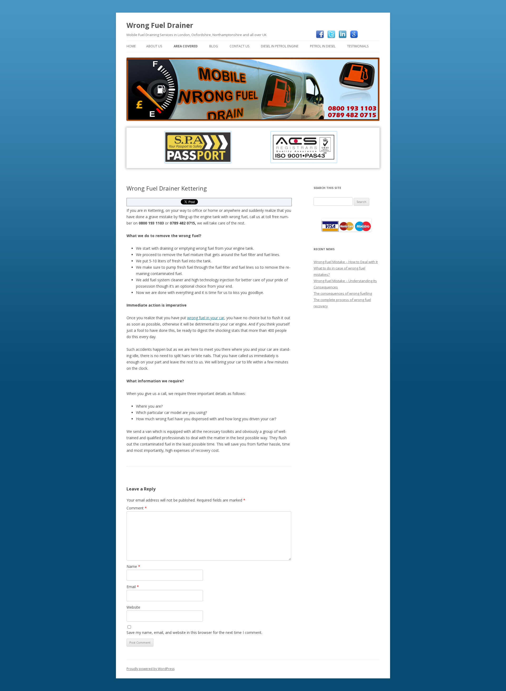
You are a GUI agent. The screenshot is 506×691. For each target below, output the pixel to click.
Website (133, 607)
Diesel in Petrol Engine (279, 46)
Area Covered (186, 46)
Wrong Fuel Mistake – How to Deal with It (346, 261)
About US (154, 46)
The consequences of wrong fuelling (343, 293)
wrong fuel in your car (205, 317)
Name (133, 566)
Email (132, 586)
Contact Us (239, 46)
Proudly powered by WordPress (150, 669)
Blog (213, 46)
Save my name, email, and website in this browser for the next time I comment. (194, 632)
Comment (136, 507)
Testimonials (357, 46)
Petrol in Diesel (322, 46)
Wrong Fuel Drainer (159, 25)
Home (131, 46)
